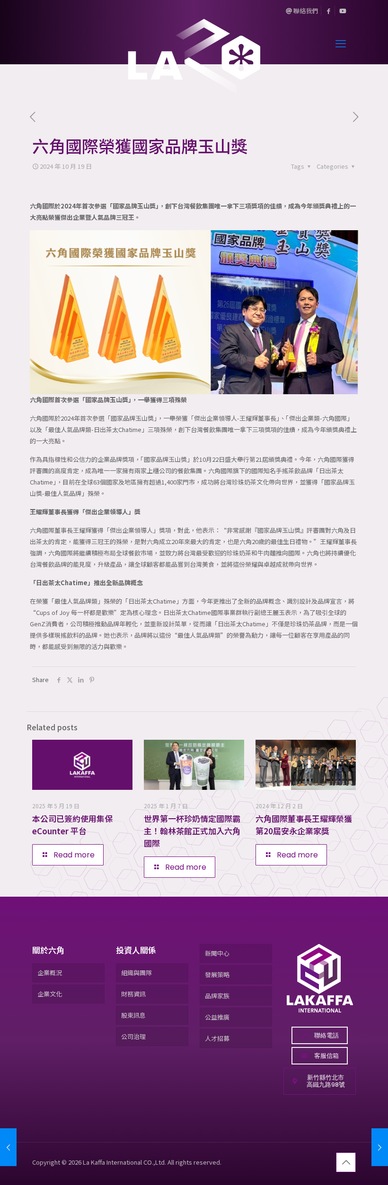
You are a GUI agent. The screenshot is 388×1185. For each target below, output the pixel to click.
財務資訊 (133, 993)
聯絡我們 (305, 10)
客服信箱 (326, 1055)
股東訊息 (133, 1015)
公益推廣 (217, 1016)
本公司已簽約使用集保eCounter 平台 (72, 825)
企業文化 (49, 993)
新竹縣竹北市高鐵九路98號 (326, 1081)
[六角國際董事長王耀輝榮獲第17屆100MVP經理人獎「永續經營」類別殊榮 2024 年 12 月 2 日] (379, 1147)
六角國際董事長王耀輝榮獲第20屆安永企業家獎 (304, 825)
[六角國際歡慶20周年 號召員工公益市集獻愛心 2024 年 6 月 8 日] (8, 1147)
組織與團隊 (136, 972)
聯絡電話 (326, 1035)
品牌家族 (217, 995)
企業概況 (49, 972)
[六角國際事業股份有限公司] (194, 42)
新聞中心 (217, 953)
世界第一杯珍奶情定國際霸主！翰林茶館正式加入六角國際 (192, 831)
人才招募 (217, 1038)
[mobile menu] (341, 43)
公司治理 (133, 1036)
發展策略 (217, 974)
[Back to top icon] (346, 1162)
